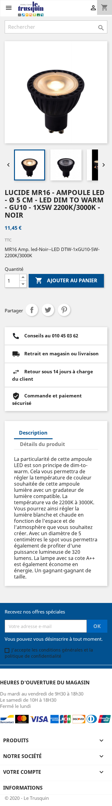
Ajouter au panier (66, 280)
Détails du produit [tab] (42, 444)
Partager (32, 310)
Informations (23, 787)
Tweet (48, 310)
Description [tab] (33, 432)
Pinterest (64, 310)
